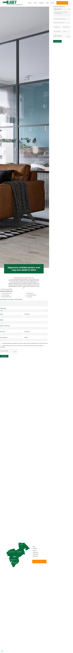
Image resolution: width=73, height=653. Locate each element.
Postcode (2, 331)
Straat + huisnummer (5, 325)
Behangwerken (30, 293)
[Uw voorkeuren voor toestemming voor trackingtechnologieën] (2, 651)
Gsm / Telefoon (4, 337)
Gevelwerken (29, 296)
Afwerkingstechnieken (31, 295)
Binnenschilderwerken (7, 293)
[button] (32, 2)
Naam (1, 314)
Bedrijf (1, 320)
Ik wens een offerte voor (59, 6)
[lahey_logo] (12, 3)
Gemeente (27, 331)
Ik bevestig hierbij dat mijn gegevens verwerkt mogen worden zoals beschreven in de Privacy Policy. (25, 343)
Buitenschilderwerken (6, 296)
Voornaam (27, 314)
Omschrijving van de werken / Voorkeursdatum (11, 299)
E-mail (26, 337)
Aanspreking (3, 308)
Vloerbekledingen (6, 295)
